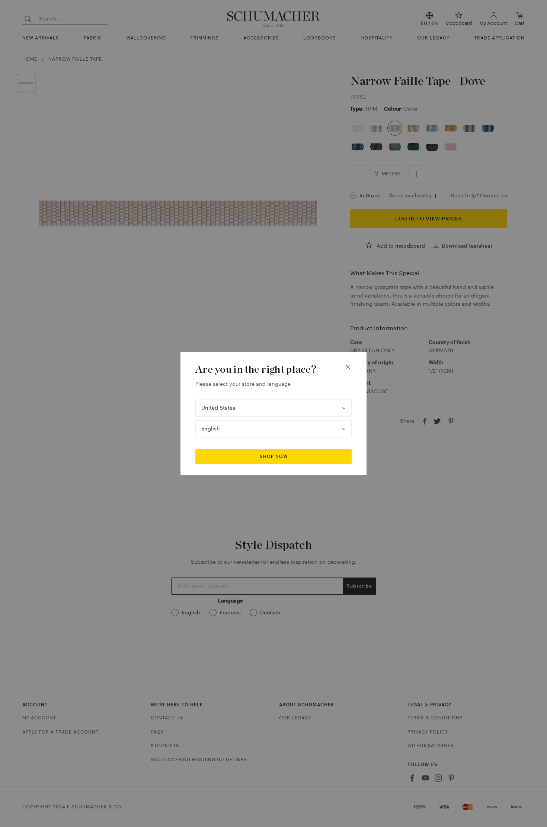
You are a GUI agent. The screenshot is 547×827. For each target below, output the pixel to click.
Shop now (274, 456)
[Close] (348, 366)
